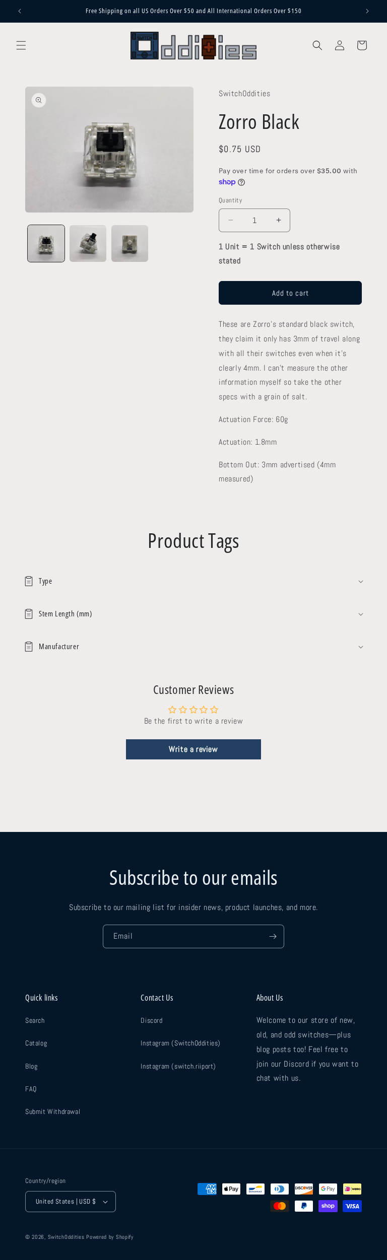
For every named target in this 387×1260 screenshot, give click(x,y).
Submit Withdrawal (52, 1111)
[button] (21, 45)
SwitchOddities (66, 1236)
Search (35, 1020)
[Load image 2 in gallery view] (88, 243)
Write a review (193, 749)
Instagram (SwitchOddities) (181, 1042)
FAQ (31, 1088)
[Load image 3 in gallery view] (129, 243)
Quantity (230, 200)
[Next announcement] (367, 11)
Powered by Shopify (110, 1236)
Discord (151, 1020)
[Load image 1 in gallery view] (46, 243)
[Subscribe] (273, 936)
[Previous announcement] (20, 11)
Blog (31, 1066)
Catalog (36, 1042)
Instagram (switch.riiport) (178, 1066)
